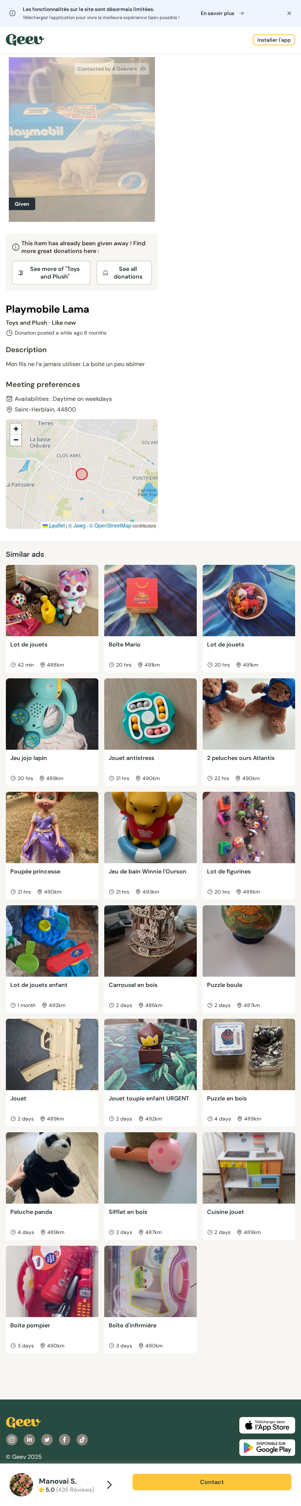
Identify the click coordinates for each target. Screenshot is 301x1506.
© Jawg (77, 525)
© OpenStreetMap (110, 525)
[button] (15, 429)
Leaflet (56, 525)
